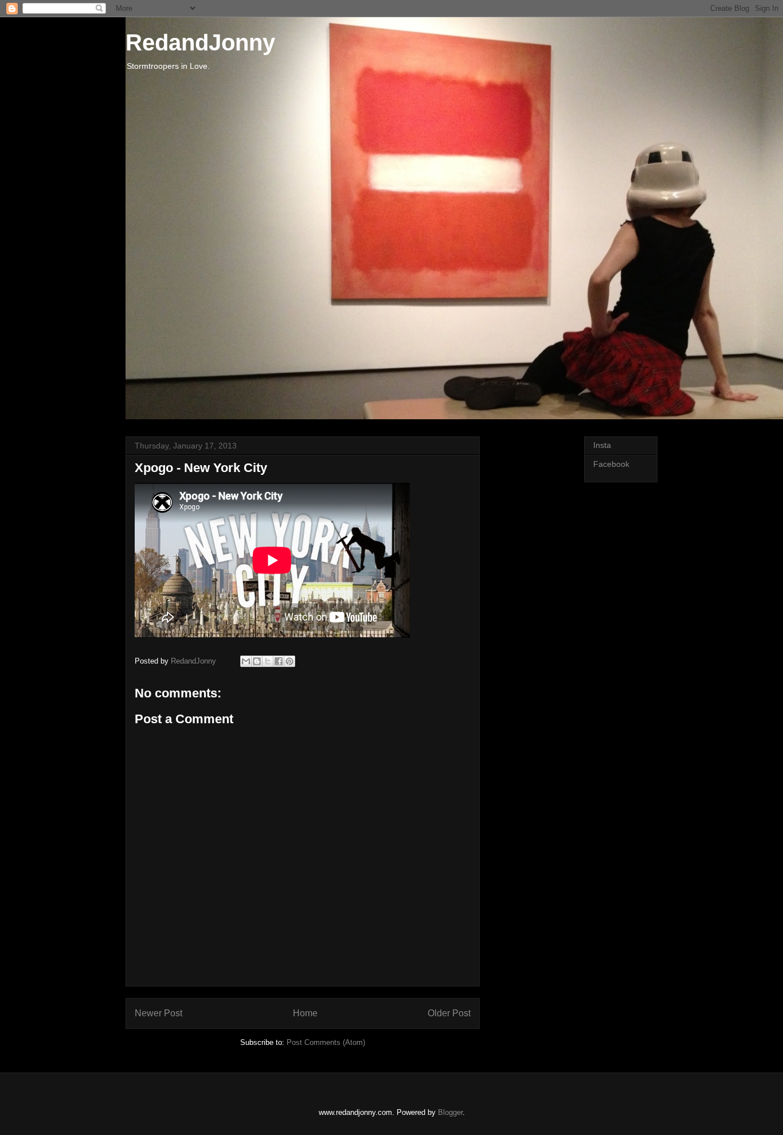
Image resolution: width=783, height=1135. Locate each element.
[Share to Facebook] (278, 661)
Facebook (611, 464)
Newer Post (158, 1013)
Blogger (450, 1112)
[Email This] (246, 661)
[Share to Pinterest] (289, 661)
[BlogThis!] (257, 661)
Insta (602, 445)
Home (305, 1013)
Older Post (449, 1013)
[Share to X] (267, 661)
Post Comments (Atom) (326, 1042)
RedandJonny (200, 42)
